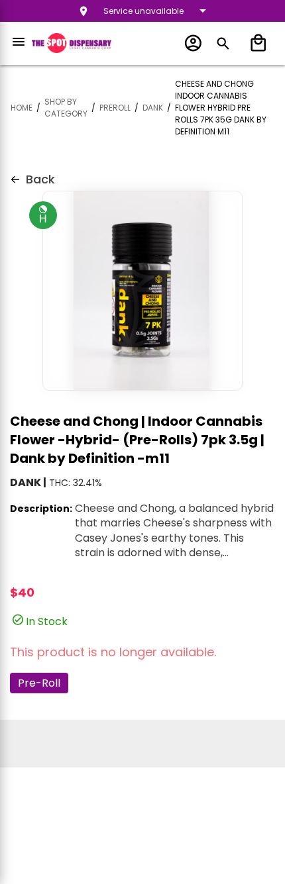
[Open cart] (255, 43)
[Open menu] (19, 42)
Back (40, 179)
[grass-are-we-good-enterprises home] (71, 42)
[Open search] (223, 43)
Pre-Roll (39, 683)
